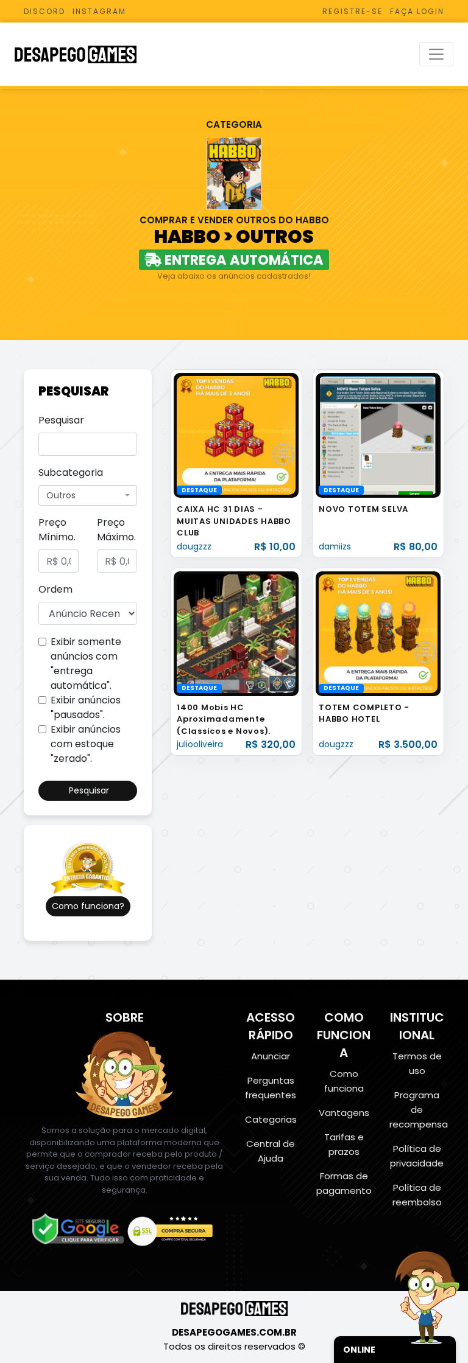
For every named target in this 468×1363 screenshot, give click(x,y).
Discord (44, 11)
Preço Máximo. (116, 529)
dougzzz (194, 546)
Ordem (55, 589)
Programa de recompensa (418, 1110)
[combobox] (87, 495)
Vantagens (344, 1112)
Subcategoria (70, 472)
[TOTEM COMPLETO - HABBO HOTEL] (378, 633)
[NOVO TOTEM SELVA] (378, 435)
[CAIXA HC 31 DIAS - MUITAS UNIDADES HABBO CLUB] (236, 435)
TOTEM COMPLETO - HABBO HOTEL (364, 713)
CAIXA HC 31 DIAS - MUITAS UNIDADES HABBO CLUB (234, 521)
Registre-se (352, 11)
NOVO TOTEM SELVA (363, 509)
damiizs (335, 546)
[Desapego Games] (83, 54)
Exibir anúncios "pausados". (86, 707)
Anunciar (270, 1056)
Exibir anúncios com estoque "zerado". (86, 743)
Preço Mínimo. (57, 529)
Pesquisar (61, 420)
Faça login (417, 11)
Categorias (271, 1119)
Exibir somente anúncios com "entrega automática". (86, 663)
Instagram (99, 11)
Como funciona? (88, 906)
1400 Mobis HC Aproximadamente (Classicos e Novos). (224, 719)
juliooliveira (200, 744)
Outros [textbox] (61, 495)
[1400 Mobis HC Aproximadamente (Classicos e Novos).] (236, 633)
